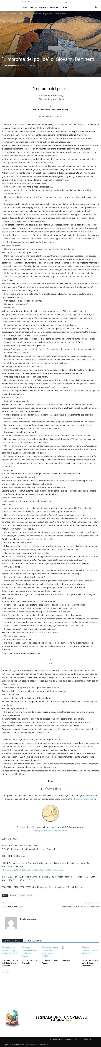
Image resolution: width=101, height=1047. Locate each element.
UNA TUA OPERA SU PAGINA (61, 1019)
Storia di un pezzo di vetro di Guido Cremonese (90, 963)
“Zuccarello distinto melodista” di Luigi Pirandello (10, 963)
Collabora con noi (34, 2)
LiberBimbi (66, 960)
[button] (96, 7)
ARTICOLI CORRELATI (12, 941)
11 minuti (12, 896)
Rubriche (33, 7)
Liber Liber (54, 2)
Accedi (24, 2)
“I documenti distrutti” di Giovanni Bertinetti (80, 906)
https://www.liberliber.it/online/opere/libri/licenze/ (33, 870)
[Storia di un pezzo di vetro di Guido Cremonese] (90, 952)
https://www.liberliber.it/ (84, 799)
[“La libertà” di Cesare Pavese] (50, 952)
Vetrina (64, 7)
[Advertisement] (50, 989)
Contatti (45, 2)
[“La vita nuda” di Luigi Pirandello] (30, 952)
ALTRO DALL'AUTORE (33, 941)
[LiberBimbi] (70, 952)
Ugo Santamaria (10, 65)
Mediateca (54, 7)
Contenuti (43, 7)
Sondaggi (64, 2)
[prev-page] (3, 971)
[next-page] (7, 971)
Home (25, 7)
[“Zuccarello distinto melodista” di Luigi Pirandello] (10, 952)
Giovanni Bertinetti (25, 896)
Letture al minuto (25, 14)
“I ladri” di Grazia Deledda (12, 906)
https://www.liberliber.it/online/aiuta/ (50, 830)
